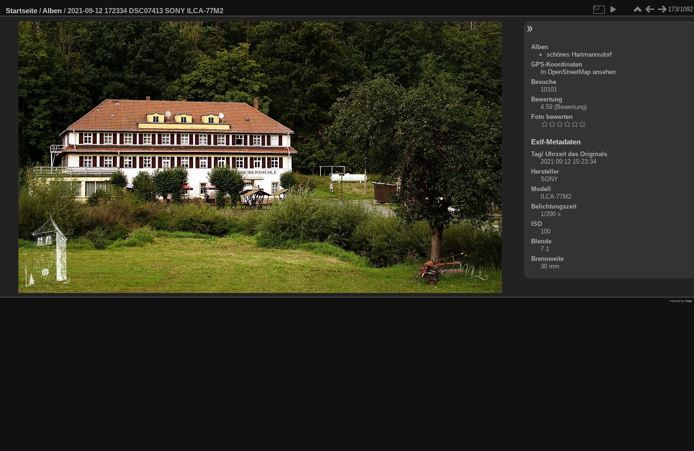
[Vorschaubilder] (637, 9)
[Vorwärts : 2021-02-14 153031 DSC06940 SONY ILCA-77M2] (662, 9)
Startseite (21, 11)
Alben (52, 11)
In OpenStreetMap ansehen (578, 71)
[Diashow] (613, 9)
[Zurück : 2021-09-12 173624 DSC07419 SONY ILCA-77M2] (649, 9)
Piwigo (688, 301)
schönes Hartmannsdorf (579, 54)
